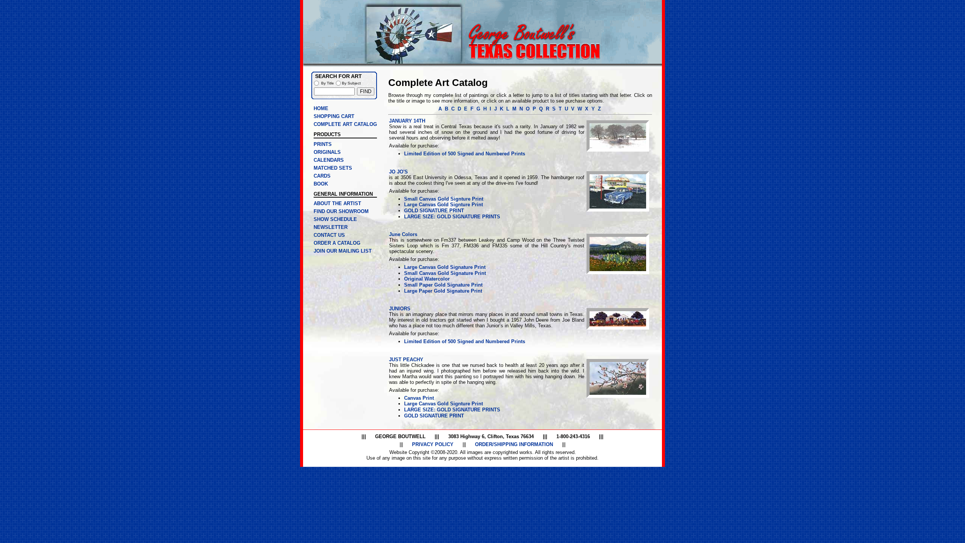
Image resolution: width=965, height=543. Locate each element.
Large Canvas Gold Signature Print (445, 267)
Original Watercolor (427, 279)
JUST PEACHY (406, 359)
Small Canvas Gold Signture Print (443, 199)
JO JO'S (398, 172)
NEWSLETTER (331, 227)
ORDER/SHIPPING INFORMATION (514, 444)
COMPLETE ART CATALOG (345, 124)
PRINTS (323, 144)
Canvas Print (419, 398)
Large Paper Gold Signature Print (443, 291)
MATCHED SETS (333, 168)
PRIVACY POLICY (432, 444)
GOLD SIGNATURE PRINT (434, 210)
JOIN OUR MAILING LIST (343, 251)
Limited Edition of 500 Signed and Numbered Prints (464, 153)
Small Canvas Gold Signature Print (445, 273)
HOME (321, 108)
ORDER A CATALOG (337, 243)
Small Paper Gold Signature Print (443, 285)
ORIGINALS (327, 152)
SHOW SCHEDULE (335, 219)
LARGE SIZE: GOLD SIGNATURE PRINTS (452, 216)
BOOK (321, 184)
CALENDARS (329, 160)
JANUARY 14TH (407, 121)
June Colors (403, 234)
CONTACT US (329, 235)
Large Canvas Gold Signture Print (443, 204)
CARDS (322, 176)
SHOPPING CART (334, 116)
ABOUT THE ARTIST (337, 203)
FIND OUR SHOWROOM (341, 211)
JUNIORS (400, 308)
